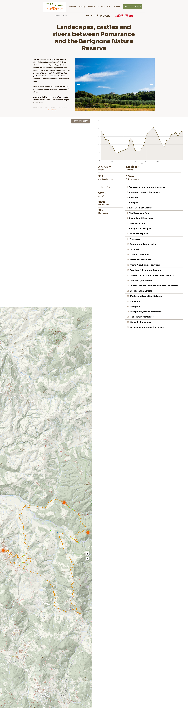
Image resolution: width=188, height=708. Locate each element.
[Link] (54, 7)
